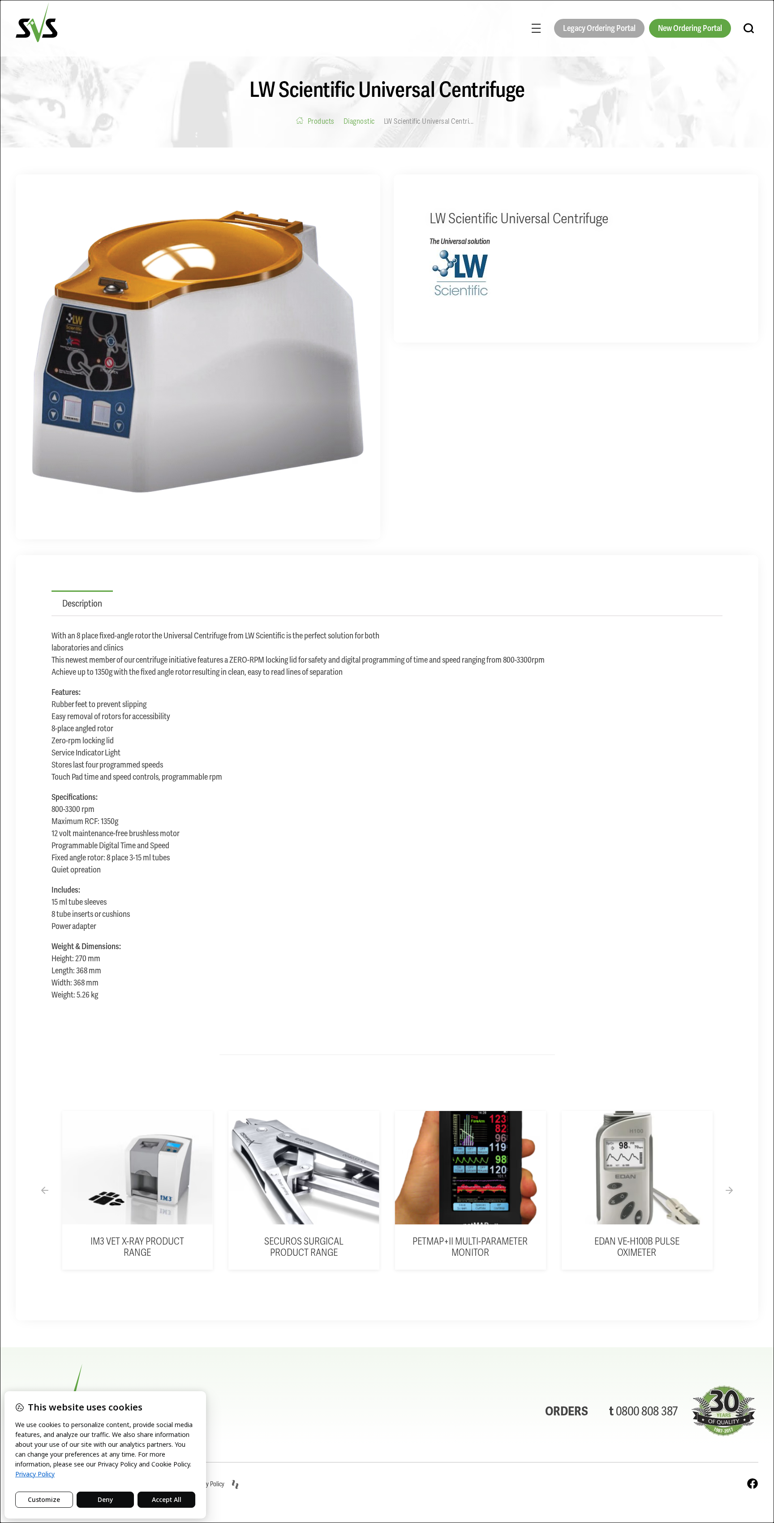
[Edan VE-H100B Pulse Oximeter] (636, 1167)
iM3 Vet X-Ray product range (137, 1247)
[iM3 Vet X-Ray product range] (137, 1167)
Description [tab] (82, 603)
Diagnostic (359, 121)
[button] (45, 1190)
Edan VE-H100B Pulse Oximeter (636, 1247)
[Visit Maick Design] (235, 1484)
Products (321, 121)
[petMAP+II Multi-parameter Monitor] (470, 1167)
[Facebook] (752, 1483)
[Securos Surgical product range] (303, 1167)
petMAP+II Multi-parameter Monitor (470, 1247)
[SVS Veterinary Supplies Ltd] (36, 22)
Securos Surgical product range (304, 1247)
